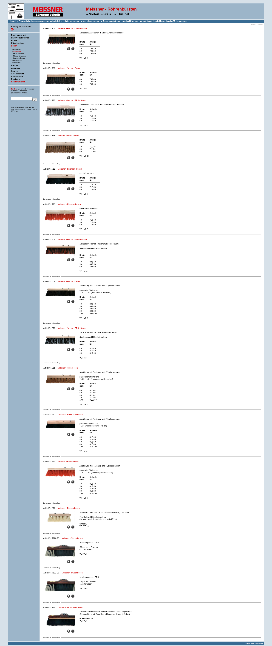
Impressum (182, 21)
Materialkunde (146, 21)
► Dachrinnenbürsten (110, 21)
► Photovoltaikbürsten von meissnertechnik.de (37, 21)
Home (12, 21)
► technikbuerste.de (90, 21)
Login (156, 21)
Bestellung (165, 21)
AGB (173, 21)
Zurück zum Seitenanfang (51, 63)
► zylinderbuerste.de (69, 21)
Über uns (134, 21)
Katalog (125, 21)
